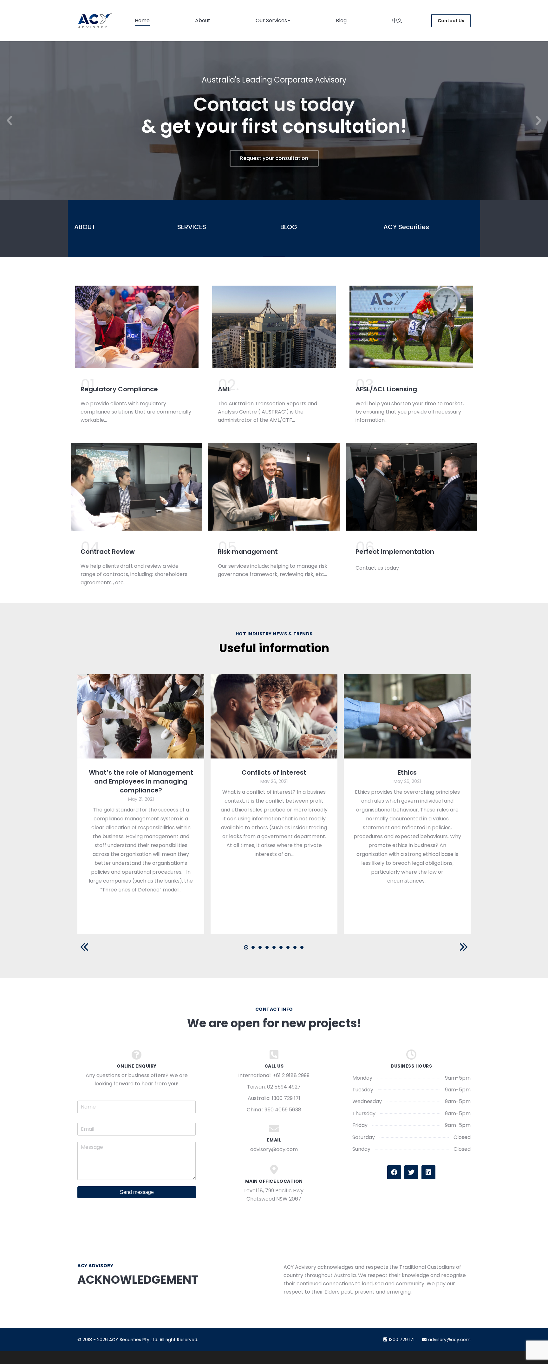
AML (224, 389)
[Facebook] (394, 1172)
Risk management (248, 551)
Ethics (407, 772)
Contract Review (108, 551)
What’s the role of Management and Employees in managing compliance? (141, 781)
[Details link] (141, 716)
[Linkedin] (428, 1172)
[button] (9, 120)
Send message (137, 1192)
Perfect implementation (395, 551)
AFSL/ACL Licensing (386, 389)
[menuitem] (142, 20)
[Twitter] (411, 1172)
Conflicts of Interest (274, 772)
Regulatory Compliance (119, 389)
